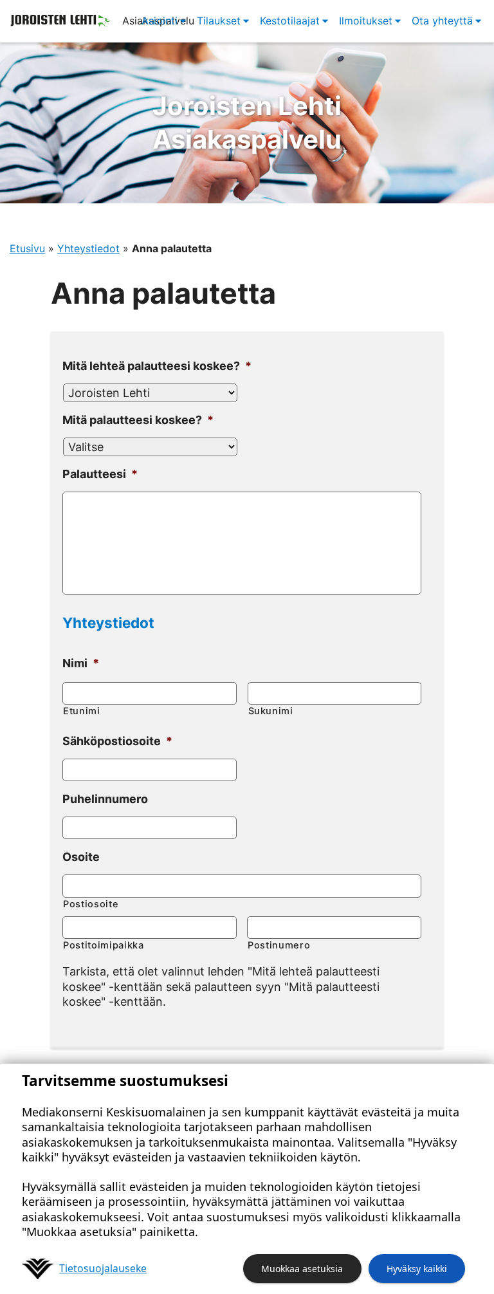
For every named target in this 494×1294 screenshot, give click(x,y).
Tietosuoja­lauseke (103, 1268)
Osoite (81, 857)
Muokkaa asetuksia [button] (302, 1268)
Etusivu (27, 248)
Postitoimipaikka (103, 945)
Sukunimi (270, 711)
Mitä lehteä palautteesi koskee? (157, 366)
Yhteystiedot (88, 248)
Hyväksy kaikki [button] (417, 1268)
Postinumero (279, 945)
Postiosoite (90, 904)
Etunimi (81, 711)
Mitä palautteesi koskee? (138, 420)
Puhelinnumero (105, 799)
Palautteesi (100, 474)
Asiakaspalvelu (247, 122)
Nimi (80, 663)
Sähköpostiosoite (117, 741)
